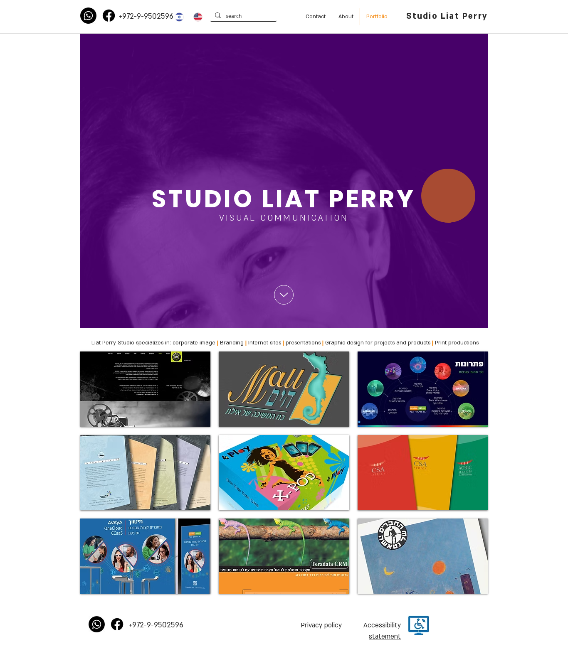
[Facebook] (109, 15)
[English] (196, 16)
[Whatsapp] (88, 15)
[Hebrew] (178, 16)
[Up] (284, 295)
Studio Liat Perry (447, 16)
